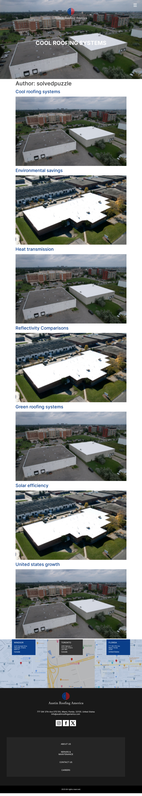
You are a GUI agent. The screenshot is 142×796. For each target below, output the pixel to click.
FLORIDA (113, 642)
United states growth (38, 564)
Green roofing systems (39, 406)
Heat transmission (35, 249)
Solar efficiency (32, 485)
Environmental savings (39, 170)
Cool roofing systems (38, 91)
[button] (135, 5)
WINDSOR (18, 642)
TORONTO (66, 642)
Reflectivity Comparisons (42, 328)
